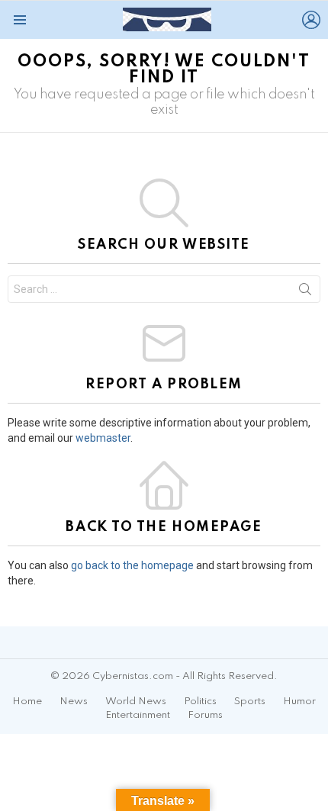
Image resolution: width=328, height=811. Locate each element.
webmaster (103, 438)
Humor (299, 701)
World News (135, 701)
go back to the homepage (132, 565)
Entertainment (137, 715)
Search (305, 292)
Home (27, 701)
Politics (200, 701)
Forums (205, 715)
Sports (249, 701)
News (73, 701)
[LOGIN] (311, 20)
